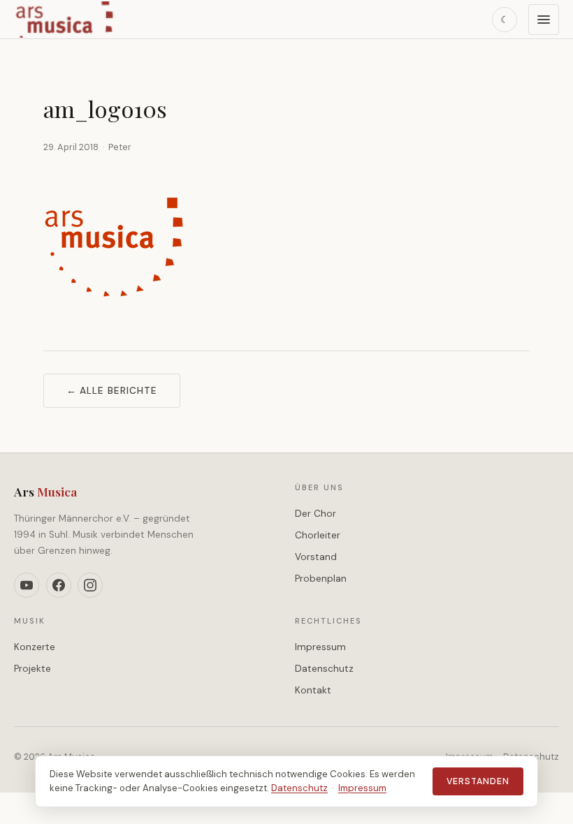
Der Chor (315, 514)
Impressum (320, 647)
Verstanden (478, 781)
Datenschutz (324, 669)
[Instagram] (90, 585)
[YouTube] (26, 585)
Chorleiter (317, 535)
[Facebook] (58, 585)
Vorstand (316, 557)
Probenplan (321, 578)
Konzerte (34, 647)
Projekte (32, 669)
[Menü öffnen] (543, 19)
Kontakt (313, 690)
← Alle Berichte (111, 391)
